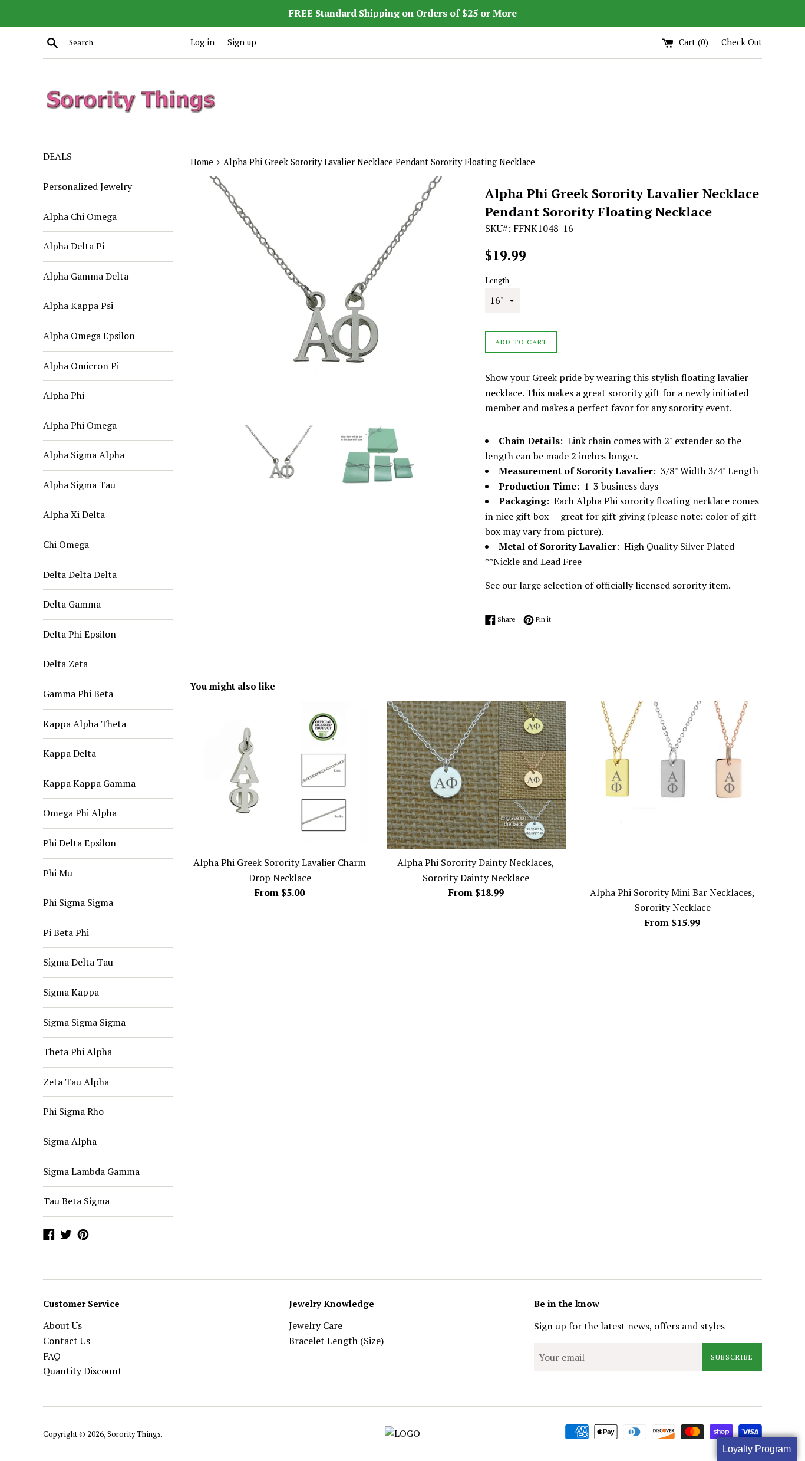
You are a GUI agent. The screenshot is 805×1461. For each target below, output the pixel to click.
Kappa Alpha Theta (84, 723)
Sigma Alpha (70, 1141)
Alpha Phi (63, 395)
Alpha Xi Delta (74, 514)
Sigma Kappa (71, 992)
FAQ (52, 1356)
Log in (202, 42)
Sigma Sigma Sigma (84, 1022)
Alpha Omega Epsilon (89, 335)
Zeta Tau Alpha (76, 1081)
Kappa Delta (69, 753)
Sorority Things (134, 1434)
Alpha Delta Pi (73, 245)
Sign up (241, 42)
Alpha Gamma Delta (85, 276)
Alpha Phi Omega (80, 425)
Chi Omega (66, 544)
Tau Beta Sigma (76, 1200)
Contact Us (66, 1340)
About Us (62, 1325)
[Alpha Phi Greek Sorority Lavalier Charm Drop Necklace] (279, 775)
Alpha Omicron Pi (81, 365)
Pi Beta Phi (66, 932)
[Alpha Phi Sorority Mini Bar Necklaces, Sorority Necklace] (672, 790)
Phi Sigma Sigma (78, 902)
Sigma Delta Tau (78, 962)
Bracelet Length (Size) (336, 1340)
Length (497, 280)
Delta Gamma (72, 603)
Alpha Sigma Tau (79, 484)
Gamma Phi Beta (78, 693)
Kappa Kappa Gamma (89, 783)
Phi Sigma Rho (73, 1111)
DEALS (57, 156)
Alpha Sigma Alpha (83, 454)
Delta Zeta (65, 663)
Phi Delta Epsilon (79, 842)
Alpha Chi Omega (80, 216)
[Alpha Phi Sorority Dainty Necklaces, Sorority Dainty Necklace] (476, 775)
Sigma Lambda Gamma (91, 1171)
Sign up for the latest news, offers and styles (629, 1325)
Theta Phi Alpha (77, 1051)
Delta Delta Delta (80, 574)
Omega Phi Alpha (80, 812)
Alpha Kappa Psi (78, 305)
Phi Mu (57, 872)
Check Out (741, 42)
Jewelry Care (315, 1325)
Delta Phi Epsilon (79, 634)
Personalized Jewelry (87, 186)
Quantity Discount (82, 1370)
